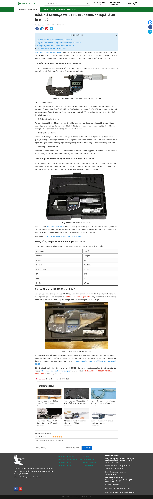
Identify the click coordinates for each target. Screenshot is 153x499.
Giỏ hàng (131, 3)
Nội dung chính (76, 35)
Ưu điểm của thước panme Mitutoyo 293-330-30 (55, 40)
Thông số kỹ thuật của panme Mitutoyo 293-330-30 (55, 46)
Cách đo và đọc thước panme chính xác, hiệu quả (62, 236)
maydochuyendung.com (62, 371)
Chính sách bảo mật (64, 465)
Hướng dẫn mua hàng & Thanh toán (70, 459)
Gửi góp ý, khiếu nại (89, 462)
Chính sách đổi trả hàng (66, 456)
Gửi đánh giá (87, 448)
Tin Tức (45, 9)
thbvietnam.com (47, 371)
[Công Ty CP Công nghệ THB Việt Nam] (27, 3)
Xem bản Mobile (88, 465)
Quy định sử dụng (89, 459)
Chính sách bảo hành (65, 462)
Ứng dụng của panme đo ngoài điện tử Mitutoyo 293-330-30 (59, 43)
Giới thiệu (86, 456)
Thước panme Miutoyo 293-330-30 (48, 52)
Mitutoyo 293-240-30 (98, 361)
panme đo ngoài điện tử (55, 227)
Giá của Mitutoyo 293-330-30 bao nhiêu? (52, 48)
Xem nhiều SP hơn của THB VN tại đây (63, 9)
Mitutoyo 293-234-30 (81, 361)
